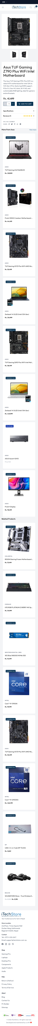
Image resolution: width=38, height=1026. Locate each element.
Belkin (7, 893)
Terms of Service (8, 988)
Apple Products (7, 968)
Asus (7, 167)
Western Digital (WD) (13, 652)
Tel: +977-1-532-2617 (9, 937)
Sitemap (5, 1007)
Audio (4, 971)
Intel (7, 700)
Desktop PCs (6, 961)
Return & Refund (7, 981)
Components (6, 964)
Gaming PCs (6, 954)
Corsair (8, 604)
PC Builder (5, 1004)
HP (6, 845)
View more (32, 130)
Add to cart (26, 104)
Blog (3, 997)
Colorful (9, 556)
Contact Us (6, 1000)
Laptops (4, 957)
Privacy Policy (7, 984)
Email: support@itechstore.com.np (14, 940)
